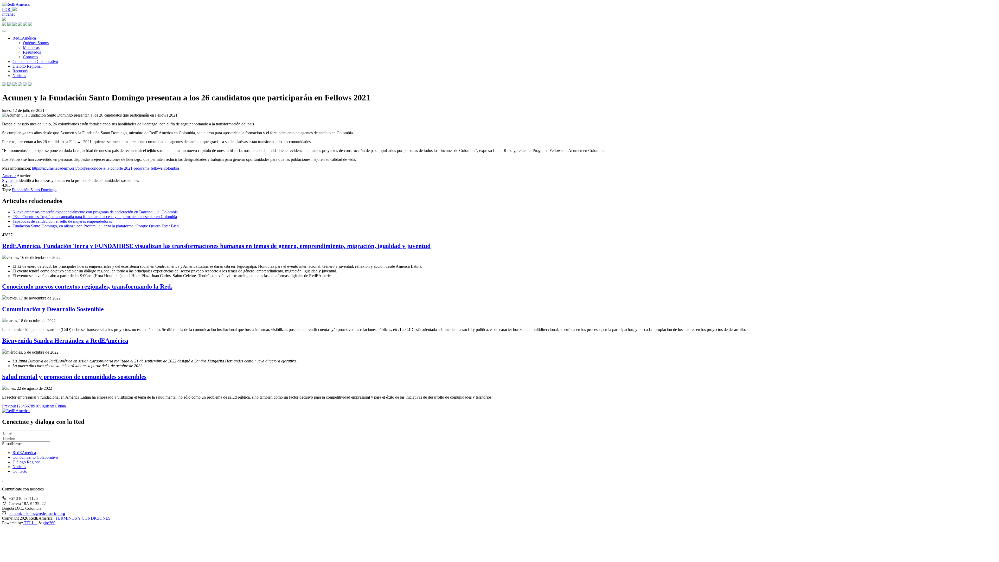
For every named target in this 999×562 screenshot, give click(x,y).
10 (37, 406)
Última (60, 406)
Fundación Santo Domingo (34, 190)
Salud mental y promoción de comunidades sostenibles (74, 376)
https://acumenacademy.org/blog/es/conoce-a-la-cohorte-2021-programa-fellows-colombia (105, 168)
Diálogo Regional (27, 66)
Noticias (19, 75)
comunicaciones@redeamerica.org (37, 513)
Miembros (31, 47)
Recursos (20, 71)
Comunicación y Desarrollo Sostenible (53, 309)
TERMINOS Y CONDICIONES (83, 518)
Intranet (8, 14)
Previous (9, 406)
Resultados (32, 52)
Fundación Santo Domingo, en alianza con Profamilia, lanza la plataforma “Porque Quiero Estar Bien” (96, 226)
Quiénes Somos (36, 43)
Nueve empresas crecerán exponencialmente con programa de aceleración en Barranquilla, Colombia (95, 212)
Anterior (9, 176)
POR (7, 9)
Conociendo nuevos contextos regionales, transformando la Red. (87, 286)
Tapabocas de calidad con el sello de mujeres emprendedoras (62, 221)
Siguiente (9, 180)
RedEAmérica (24, 38)
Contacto (30, 57)
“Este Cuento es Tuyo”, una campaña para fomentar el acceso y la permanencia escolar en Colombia (94, 216)
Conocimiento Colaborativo (35, 61)
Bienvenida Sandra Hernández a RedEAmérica (65, 340)
